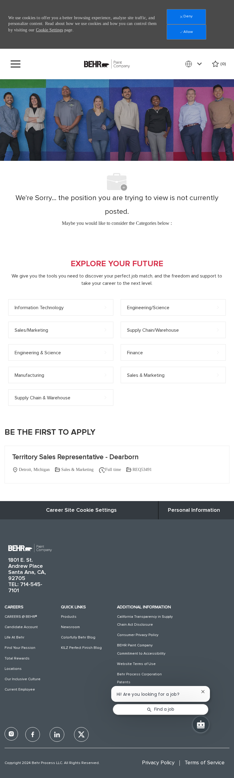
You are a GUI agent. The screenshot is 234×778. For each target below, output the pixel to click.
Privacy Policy (158, 763)
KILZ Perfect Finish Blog (81, 648)
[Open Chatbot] (201, 724)
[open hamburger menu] (15, 64)
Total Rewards (17, 658)
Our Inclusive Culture (23, 679)
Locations (13, 669)
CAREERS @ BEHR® (21, 617)
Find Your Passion (20, 648)
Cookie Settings (49, 30)
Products (68, 617)
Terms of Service (205, 763)
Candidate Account (21, 627)
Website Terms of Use (136, 664)
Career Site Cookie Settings (81, 510)
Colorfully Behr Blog (78, 637)
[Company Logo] (107, 63)
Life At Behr (14, 637)
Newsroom (70, 627)
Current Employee (20, 689)
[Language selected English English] (194, 64)
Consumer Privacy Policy (137, 635)
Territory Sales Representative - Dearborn (75, 457)
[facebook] (11, 734)
